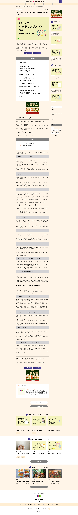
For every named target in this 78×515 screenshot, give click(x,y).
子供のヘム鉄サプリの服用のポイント (27, 92)
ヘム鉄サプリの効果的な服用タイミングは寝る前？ (30, 93)
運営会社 (44, 508)
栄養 (18, 457)
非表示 (33, 58)
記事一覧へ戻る (39, 402)
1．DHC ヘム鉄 (23, 77)
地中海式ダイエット (55, 130)
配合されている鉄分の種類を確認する (27, 68)
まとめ (20, 96)
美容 (53, 114)
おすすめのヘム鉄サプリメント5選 (26, 74)
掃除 (60, 130)
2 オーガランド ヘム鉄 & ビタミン (27, 78)
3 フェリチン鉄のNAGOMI (25, 80)
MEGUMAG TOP (39, 406)
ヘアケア (53, 132)
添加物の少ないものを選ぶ (25, 70)
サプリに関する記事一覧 (22, 6)
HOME (17, 6)
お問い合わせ (30, 508)
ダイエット (53, 32)
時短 (53, 119)
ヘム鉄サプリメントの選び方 (25, 66)
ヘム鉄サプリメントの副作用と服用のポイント (29, 86)
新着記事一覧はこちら (39, 486)
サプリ (19, 9)
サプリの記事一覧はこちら (39, 461)
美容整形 (57, 132)
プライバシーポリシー (37, 508)
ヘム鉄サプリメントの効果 (25, 62)
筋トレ (23, 457)
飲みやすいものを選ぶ (24, 71)
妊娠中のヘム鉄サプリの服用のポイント (28, 90)
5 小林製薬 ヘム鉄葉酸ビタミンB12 (27, 83)
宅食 (53, 109)
